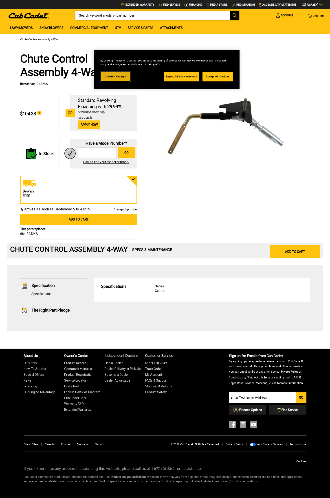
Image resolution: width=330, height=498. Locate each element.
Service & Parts (140, 28)
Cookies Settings (115, 76)
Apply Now (89, 125)
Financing (195, 4)
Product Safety (156, 392)
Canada (50, 444)
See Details (85, 117)
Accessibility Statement (279, 4)
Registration (245, 4)
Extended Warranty (139, 4)
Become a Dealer (117, 374)
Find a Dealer (114, 363)
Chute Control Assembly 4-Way (39, 39)
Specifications (41, 294)
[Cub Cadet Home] (29, 15)
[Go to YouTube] (253, 425)
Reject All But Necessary (181, 76)
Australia (82, 444)
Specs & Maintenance (152, 250)
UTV (118, 28)
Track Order (153, 369)
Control (160, 288)
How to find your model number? (106, 162)
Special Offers (34, 374)
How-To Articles (35, 369)
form (267, 377)
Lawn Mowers (21, 28)
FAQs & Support (156, 380)
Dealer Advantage (117, 380)
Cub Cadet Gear (75, 398)
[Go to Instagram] (243, 425)
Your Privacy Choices (270, 444)
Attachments (171, 28)
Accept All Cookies (217, 76)
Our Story (30, 363)
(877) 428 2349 (156, 363)
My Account (153, 374)
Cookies (301, 461)
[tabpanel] (225, 124)
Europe (65, 444)
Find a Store (218, 4)
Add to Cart (79, 219)
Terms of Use (298, 444)
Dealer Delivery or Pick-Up (123, 369)
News (27, 380)
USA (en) (312, 4)
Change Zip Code (125, 209)
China (98, 444)
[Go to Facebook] (232, 425)
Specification (43, 285)
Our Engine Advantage (39, 392)
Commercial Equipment (89, 28)
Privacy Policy (289, 371)
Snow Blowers (52, 28)
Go (126, 153)
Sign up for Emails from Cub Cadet (266, 369)
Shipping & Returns (158, 386)
